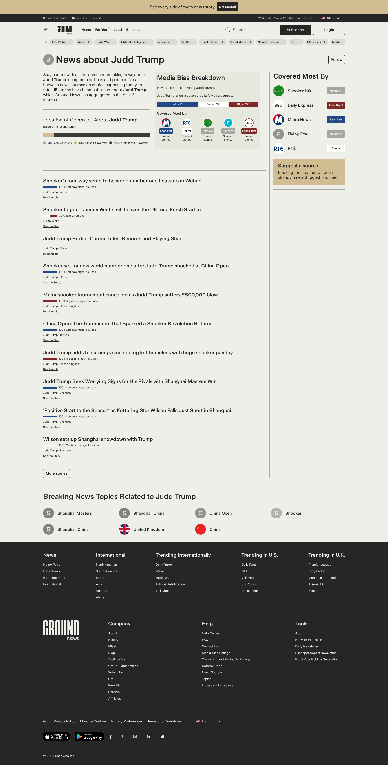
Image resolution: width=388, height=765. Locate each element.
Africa (100, 597)
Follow (336, 59)
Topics (206, 679)
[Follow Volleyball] (174, 42)
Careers (114, 692)
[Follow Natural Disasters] (283, 42)
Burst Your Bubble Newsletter (316, 659)
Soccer (313, 590)
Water (81, 42)
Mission (113, 646)
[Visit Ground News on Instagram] (135, 737)
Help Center (210, 633)
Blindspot (133, 30)
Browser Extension (54, 18)
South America (106, 571)
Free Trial (114, 685)
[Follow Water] (89, 42)
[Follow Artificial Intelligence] (150, 42)
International (52, 584)
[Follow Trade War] (113, 42)
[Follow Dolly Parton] (70, 42)
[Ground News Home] (64, 30)
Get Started (227, 7)
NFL (293, 42)
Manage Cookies (93, 721)
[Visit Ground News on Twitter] (123, 737)
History (113, 640)
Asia (99, 584)
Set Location (304, 18)
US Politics (314, 42)
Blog (111, 653)
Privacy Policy (64, 721)
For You (101, 30)
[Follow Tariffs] (193, 42)
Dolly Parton (58, 42)
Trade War (102, 42)
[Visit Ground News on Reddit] (162, 737)
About (112, 633)
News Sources (212, 672)
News (49, 555)
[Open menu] (45, 29)
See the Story (51, 226)
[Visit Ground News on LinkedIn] (148, 737)
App (298, 633)
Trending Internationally (183, 555)
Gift (110, 679)
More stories (56, 473)
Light (86, 18)
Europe (101, 577)
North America (106, 564)
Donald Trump (209, 42)
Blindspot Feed (54, 577)
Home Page (51, 564)
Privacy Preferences (127, 721)
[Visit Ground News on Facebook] (110, 736)
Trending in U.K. (326, 555)
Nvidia (336, 42)
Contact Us (210, 646)
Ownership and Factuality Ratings (226, 659)
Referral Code (212, 666)
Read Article (50, 197)
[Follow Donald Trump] (222, 42)
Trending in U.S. (259, 555)
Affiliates (114, 698)
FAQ (205, 640)
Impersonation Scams (217, 685)
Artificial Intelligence (133, 42)
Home (86, 30)
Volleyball (164, 42)
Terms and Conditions (165, 721)
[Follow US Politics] (325, 42)
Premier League (319, 564)
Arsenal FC (316, 584)
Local (118, 30)
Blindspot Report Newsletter (315, 653)
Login (329, 30)
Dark (94, 18)
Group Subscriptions (123, 666)
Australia (102, 590)
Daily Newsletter (306, 646)
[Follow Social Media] (250, 42)
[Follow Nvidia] (344, 42)
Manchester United (322, 577)
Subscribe (295, 30)
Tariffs (185, 42)
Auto (102, 18)
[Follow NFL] (300, 42)
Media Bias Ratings (216, 653)
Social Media (238, 42)
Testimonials (117, 659)
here (333, 177)
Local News (51, 571)
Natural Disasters (268, 42)
